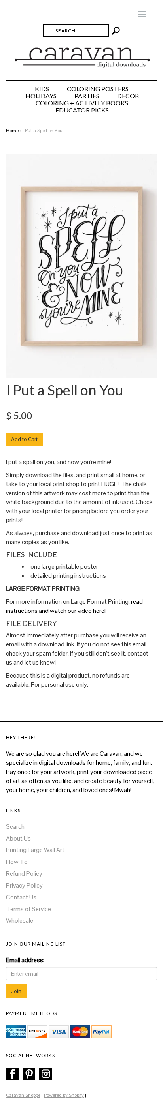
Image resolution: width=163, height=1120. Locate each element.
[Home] (81, 54)
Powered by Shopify (64, 1095)
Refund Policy (24, 873)
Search (15, 826)
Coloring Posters (98, 88)
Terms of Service (28, 909)
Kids (42, 88)
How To (17, 862)
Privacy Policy (24, 885)
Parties (86, 95)
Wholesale (19, 920)
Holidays (41, 95)
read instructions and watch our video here (74, 606)
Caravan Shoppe (23, 1095)
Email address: (25, 960)
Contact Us (21, 897)
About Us (18, 838)
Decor (128, 95)
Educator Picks (82, 110)
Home (12, 130)
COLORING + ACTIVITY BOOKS (82, 103)
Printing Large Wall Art (35, 850)
